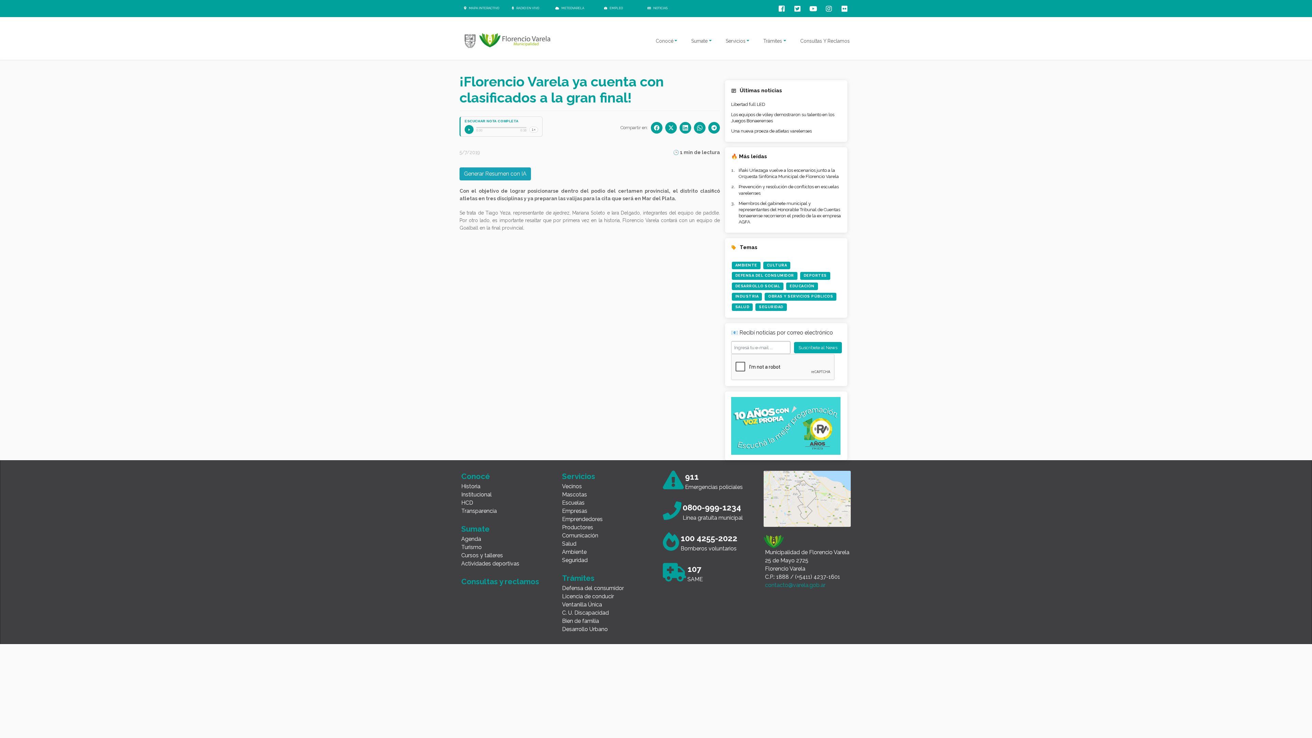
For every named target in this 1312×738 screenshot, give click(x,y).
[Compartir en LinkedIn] (685, 128)
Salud (742, 307)
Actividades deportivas (490, 563)
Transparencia (479, 511)
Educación (802, 286)
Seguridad (771, 307)
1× (534, 130)
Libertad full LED (748, 104)
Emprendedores (582, 519)
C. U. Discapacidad (585, 613)
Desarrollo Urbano (585, 629)
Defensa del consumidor (593, 588)
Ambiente (746, 265)
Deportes (815, 275)
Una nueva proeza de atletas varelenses (771, 131)
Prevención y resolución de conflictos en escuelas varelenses (789, 189)
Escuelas (573, 503)
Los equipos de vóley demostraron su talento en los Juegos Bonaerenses (782, 117)
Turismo (471, 547)
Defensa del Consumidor (764, 275)
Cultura (777, 265)
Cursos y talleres (482, 555)
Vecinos (572, 486)
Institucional (476, 494)
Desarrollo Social (757, 286)
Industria (747, 296)
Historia (470, 486)
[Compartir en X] (671, 128)
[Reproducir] (469, 129)
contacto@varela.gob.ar (795, 585)
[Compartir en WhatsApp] (700, 128)
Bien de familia (580, 621)
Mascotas (574, 494)
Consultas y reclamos (500, 581)
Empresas (574, 511)
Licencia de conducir (588, 596)
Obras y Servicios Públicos (800, 296)
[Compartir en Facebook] (656, 128)
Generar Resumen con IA (495, 173)
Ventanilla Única (582, 604)
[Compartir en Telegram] (714, 128)
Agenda (471, 539)
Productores (577, 527)
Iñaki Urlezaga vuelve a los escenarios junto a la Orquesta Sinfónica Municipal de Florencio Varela (789, 173)
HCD (467, 503)
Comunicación (580, 535)
